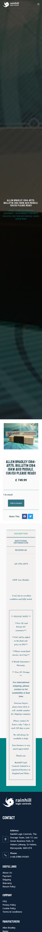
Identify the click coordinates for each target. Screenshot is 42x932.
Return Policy (9, 886)
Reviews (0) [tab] (21, 550)
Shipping (7, 879)
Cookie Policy (9, 908)
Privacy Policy (9, 904)
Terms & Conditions (12, 911)
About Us (7, 872)
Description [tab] (21, 533)
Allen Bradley (9, 927)
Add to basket (16, 503)
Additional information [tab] (21, 541)
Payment (7, 876)
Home (11, 210)
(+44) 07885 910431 (19, 856)
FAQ (5, 901)
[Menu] (38, 4)
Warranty (7, 883)
